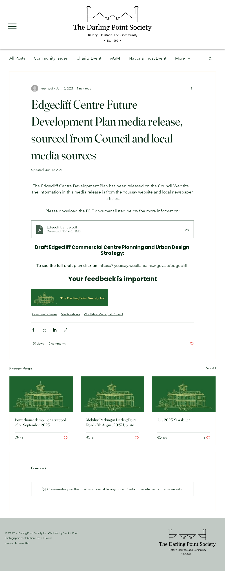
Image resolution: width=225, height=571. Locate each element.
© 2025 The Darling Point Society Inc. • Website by (34, 533)
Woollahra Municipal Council (103, 314)
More (180, 58)
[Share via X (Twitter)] (44, 330)
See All (211, 368)
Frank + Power (71, 533)
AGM (115, 58)
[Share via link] (66, 330)
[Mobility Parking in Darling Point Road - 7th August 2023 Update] (112, 394)
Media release (70, 314)
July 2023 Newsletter (173, 419)
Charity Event (88, 58)
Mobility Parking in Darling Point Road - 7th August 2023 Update (111, 422)
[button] (210, 58)
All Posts (17, 58)
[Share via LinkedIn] (55, 330)
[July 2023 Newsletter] (184, 394)
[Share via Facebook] (33, 330)
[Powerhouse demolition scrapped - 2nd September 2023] (41, 394)
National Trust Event (147, 58)
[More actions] (191, 88)
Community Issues (51, 58)
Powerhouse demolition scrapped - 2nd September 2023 (40, 422)
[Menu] (12, 26)
